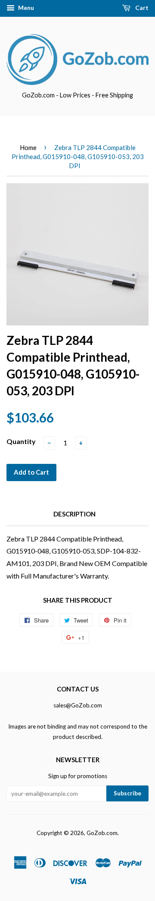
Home (28, 147)
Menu (25, 7)
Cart (141, 7)
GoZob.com (102, 832)
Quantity (21, 441)
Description (74, 514)
